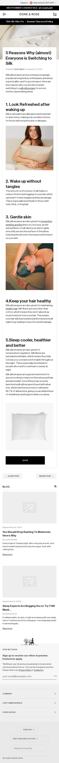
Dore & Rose (11, 758)
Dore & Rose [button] (9, 712)
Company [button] (7, 694)
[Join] (53, 676)
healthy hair (11, 308)
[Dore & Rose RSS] (55, 486)
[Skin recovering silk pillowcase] (29, 148)
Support (24, 3)
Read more (7, 554)
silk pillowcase (27, 88)
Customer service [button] (12, 703)
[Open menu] (7, 14)
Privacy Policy (25, 670)
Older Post (12, 476)
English (27, 730)
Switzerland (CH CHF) (24, 739)
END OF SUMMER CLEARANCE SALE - (29, 8)
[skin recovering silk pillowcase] (29, 426)
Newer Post (46, 476)
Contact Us (38, 670)
